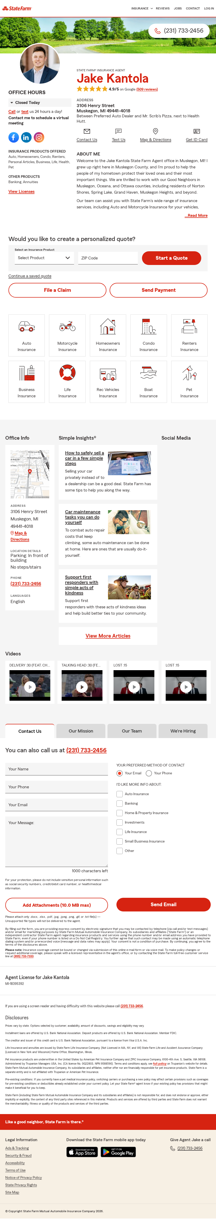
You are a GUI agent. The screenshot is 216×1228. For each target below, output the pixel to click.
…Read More (196, 215)
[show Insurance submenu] (151, 8)
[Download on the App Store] (82, 1152)
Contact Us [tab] (29, 731)
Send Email (163, 904)
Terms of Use (15, 1170)
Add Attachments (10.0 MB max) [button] (57, 905)
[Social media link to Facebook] (13, 137)
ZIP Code (89, 258)
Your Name (18, 769)
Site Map (12, 1192)
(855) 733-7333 (23, 956)
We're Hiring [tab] (183, 731)
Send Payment (159, 290)
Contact (193, 8)
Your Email (17, 805)
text (24, 111)
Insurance (140, 8)
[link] (17, 8)
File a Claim (57, 290)
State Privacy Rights (21, 1185)
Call (12, 111)
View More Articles (108, 636)
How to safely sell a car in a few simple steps (84, 458)
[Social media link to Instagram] (39, 137)
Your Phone (18, 787)
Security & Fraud (18, 1155)
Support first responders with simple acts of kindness (81, 585)
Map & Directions (20, 536)
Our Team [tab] (132, 731)
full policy (159, 1063)
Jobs (178, 8)
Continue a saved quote (29, 276)
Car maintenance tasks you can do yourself (82, 517)
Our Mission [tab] (81, 731)
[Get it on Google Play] (118, 1152)
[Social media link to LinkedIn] (26, 137)
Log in (209, 8)
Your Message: (21, 823)
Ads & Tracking (17, 1148)
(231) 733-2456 (26, 583)
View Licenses (21, 191)
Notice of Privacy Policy (23, 1178)
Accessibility (15, 1163)
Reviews (163, 8)
